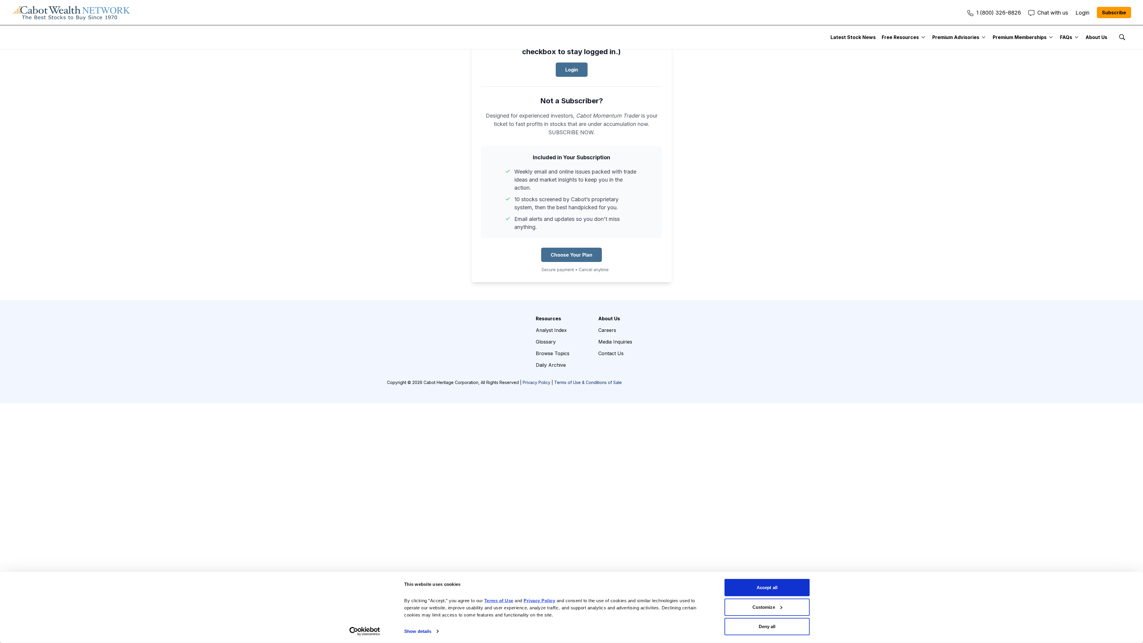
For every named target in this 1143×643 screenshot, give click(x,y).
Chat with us (1052, 13)
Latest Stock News (853, 37)
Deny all (767, 626)
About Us (1096, 37)
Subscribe (1114, 12)
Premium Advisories (955, 37)
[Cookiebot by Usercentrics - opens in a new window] (365, 631)
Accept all (767, 587)
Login (571, 70)
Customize (763, 606)
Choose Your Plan (571, 255)
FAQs (1066, 37)
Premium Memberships (1020, 37)
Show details (417, 631)
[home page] (71, 12)
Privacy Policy (536, 382)
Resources (548, 319)
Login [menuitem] (1082, 13)
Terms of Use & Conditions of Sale (588, 382)
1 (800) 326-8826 (998, 13)
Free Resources (900, 37)
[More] (923, 37)
